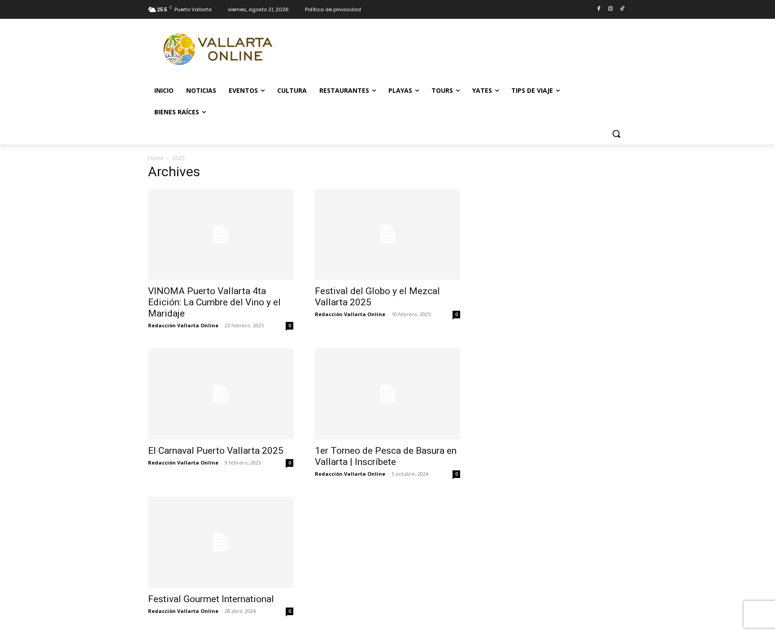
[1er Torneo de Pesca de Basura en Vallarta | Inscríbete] (387, 393)
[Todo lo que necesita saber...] (220, 49)
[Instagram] (610, 9)
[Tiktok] (622, 9)
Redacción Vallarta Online (183, 325)
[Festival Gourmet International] (220, 542)
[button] (616, 133)
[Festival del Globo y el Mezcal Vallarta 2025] (387, 234)
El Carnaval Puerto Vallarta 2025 (215, 450)
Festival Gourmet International (212, 599)
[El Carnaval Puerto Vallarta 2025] (220, 393)
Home (156, 158)
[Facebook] (599, 9)
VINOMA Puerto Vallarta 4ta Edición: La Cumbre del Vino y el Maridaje (214, 302)
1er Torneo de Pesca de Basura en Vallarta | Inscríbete (386, 456)
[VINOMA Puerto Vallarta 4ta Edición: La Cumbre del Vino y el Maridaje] (220, 234)
